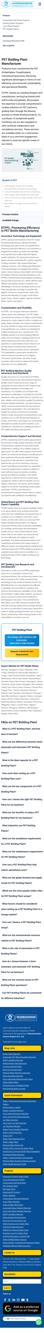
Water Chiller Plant (10, 1142)
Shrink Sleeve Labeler (12, 1107)
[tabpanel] (22, 197)
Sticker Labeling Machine (13, 1111)
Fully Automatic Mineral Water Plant (17, 1079)
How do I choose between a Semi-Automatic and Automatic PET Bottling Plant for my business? (20, 966)
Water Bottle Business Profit (14, 1164)
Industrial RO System (11, 1192)
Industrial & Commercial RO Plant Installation (21, 1151)
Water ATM (7, 1136)
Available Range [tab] (10, 220)
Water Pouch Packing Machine (15, 1129)
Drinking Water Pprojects (13, 23)
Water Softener (9, 1195)
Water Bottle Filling (11, 1082)
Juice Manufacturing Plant (13, 1180)
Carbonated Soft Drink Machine (16, 1199)
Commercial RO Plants (12, 1067)
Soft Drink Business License (14, 1089)
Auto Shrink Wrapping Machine (15, 1114)
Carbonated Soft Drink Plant (14, 1183)
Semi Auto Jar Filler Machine (14, 1123)
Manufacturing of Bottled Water (16, 1085)
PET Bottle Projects (11, 29)
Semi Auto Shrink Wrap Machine (16, 1117)
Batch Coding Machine (12, 1133)
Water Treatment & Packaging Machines (19, 1101)
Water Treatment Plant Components (18, 1158)
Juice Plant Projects (11, 26)
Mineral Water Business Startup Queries (19, 1161)
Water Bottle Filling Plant (13, 1205)
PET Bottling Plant (10, 1186)
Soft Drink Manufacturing (13, 1227)
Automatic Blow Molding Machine (17, 1208)
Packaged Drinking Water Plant (15, 1177)
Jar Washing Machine (11, 1126)
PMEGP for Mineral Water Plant (15, 1230)
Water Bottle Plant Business (14, 1217)
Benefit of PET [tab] (9, 180)
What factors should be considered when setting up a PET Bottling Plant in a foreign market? (21, 909)
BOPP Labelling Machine (13, 1060)
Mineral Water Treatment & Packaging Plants (21, 1243)
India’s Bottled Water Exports (15, 1240)
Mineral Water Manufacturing (15, 1063)
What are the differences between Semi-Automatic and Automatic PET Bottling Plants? (22, 747)
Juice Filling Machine (11, 1202)
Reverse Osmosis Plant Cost (14, 1221)
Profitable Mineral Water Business (17, 1246)
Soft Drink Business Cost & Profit (16, 1236)
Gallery (6, 1104)
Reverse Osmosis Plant (12, 1070)
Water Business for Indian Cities (16, 1224)
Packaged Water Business (13, 1155)
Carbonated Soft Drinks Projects (16, 20)
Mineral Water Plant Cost (13, 1145)
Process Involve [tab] (10, 214)
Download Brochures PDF (13, 41)
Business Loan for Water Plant (15, 1233)
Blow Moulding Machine (13, 1076)
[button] (39, 4)
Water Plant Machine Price (14, 1139)
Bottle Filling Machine (11, 1054)
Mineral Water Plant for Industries (16, 1073)
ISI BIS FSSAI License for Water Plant (18, 1148)
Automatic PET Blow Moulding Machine (19, 1057)
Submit (7, 1288)
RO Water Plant (9, 1189)
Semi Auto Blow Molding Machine (17, 1211)
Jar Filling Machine (10, 1120)
